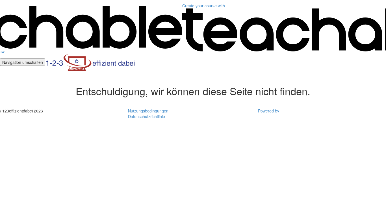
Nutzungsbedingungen (148, 111)
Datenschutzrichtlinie (146, 116)
